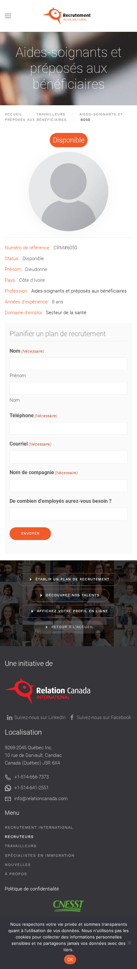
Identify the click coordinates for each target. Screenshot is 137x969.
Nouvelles (18, 864)
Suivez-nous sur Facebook (104, 717)
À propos (16, 874)
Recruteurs (19, 836)
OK (70, 959)
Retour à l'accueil (72, 627)
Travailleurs (21, 846)
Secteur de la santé (66, 312)
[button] (8, 16)
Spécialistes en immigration (40, 855)
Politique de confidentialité (32, 889)
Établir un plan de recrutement (72, 579)
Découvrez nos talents (72, 595)
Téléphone (33, 415)
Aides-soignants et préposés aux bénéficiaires (69, 68)
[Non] (129, 942)
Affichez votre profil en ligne (72, 611)
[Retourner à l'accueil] (69, 16)
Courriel (30, 444)
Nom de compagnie (44, 472)
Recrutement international (39, 827)
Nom (15, 400)
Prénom (18, 375)
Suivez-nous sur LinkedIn (40, 717)
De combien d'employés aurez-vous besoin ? (61, 501)
